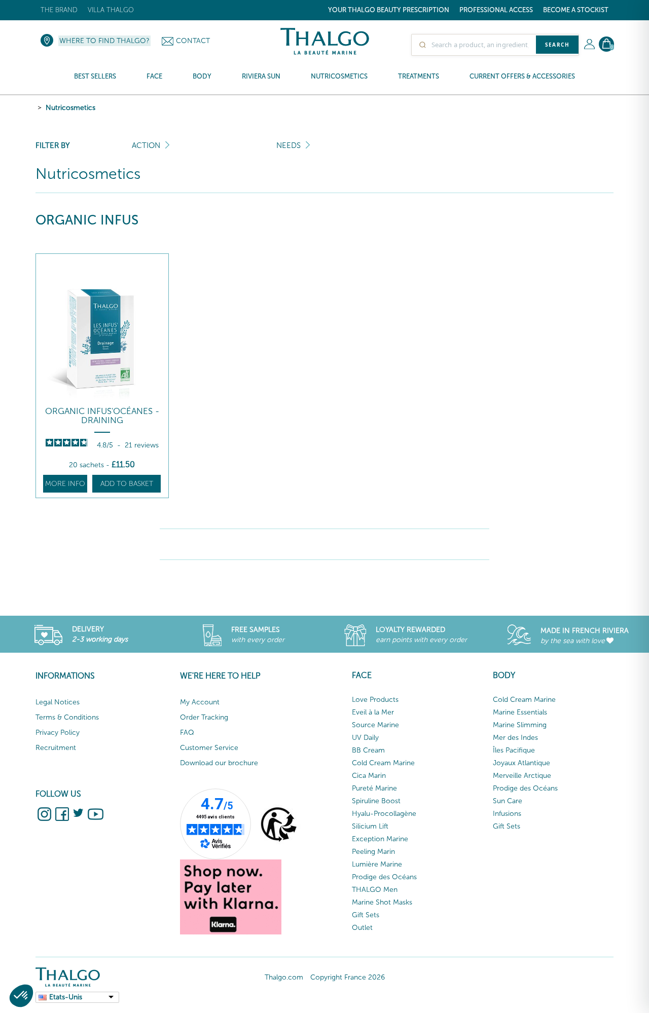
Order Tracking (204, 717)
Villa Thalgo (111, 10)
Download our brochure (219, 763)
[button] (21, 996)
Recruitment (55, 747)
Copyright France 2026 (347, 977)
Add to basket (126, 483)
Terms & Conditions (67, 717)
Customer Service (209, 747)
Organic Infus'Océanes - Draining (102, 415)
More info (65, 483)
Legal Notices (57, 702)
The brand (59, 10)
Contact (193, 40)
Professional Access (496, 10)
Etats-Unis (65, 997)
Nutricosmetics (70, 107)
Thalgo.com (284, 977)
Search (557, 44)
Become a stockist (575, 10)
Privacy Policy (57, 732)
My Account (200, 702)
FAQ (187, 732)
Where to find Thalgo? (104, 40)
